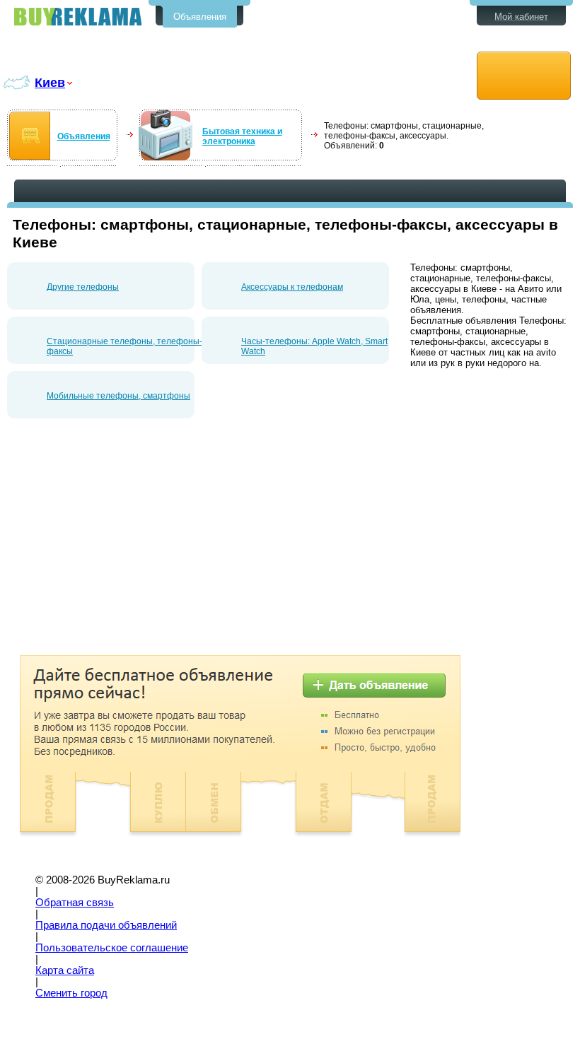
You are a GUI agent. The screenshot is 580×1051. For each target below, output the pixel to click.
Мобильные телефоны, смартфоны (118, 396)
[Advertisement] (126, 542)
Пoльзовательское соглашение (111, 947)
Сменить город (71, 993)
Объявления (199, 16)
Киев (50, 82)
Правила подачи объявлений (106, 925)
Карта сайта (64, 970)
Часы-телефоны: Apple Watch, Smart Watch (314, 346)
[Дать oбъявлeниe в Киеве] (524, 76)
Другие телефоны (83, 287)
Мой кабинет (521, 16)
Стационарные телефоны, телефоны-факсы (124, 346)
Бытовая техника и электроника (242, 136)
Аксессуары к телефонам (292, 287)
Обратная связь (74, 902)
